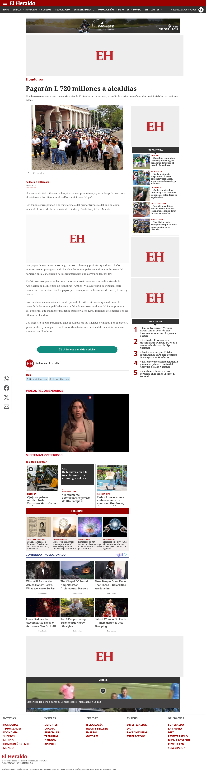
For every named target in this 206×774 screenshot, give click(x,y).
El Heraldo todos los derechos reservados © (25, 761)
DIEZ (171, 732)
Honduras (64, 379)
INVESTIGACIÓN (137, 724)
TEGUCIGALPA (12, 728)
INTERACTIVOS (136, 736)
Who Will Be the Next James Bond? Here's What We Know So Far (40, 585)
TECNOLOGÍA (94, 724)
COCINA (49, 728)
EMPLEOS (92, 732)
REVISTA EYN (176, 744)
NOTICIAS (9, 718)
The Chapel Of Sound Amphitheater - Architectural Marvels (74, 585)
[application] (77, 423)
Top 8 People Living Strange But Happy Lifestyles (73, 623)
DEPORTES (51, 724)
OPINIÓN (50, 740)
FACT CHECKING (137, 732)
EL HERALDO (176, 724)
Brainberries (42, 593)
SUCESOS (9, 736)
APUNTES (50, 744)
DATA (130, 728)
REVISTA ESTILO (178, 736)
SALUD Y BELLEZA (97, 728)
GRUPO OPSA (176, 718)
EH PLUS (132, 718)
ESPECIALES (51, 732)
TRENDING (51, 736)
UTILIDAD (92, 718)
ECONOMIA (10, 732)
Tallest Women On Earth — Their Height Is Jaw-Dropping (110, 623)
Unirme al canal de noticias (79, 349)
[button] (6, 378)
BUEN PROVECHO (179, 740)
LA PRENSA (175, 728)
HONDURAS (10, 724)
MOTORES (92, 736)
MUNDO (8, 740)
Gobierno (53, 379)
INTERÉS (50, 718)
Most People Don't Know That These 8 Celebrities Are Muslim (110, 585)
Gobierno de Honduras (37, 379)
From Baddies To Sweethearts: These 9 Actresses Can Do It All (41, 623)
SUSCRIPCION (177, 748)
